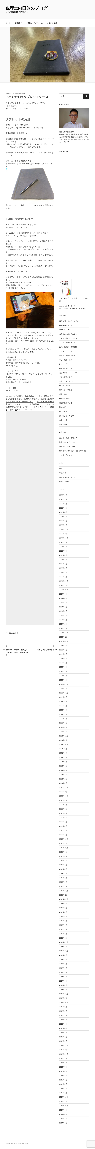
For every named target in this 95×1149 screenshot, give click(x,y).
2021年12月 (63, 736)
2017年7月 (63, 964)
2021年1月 (63, 783)
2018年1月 (63, 938)
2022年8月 (63, 701)
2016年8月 (63, 1011)
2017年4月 (63, 977)
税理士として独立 (65, 390)
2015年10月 (63, 1054)
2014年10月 (63, 1106)
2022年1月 (63, 731)
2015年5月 (63, 1075)
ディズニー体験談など (67, 355)
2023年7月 (63, 654)
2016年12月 (63, 994)
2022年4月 (63, 719)
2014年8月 (63, 1114)
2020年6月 (63, 813)
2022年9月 (63, 697)
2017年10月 (63, 951)
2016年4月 (63, 1028)
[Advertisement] (30, 518)
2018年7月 (63, 912)
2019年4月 (63, 873)
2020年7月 (63, 809)
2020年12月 (63, 787)
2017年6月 (63, 968)
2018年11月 (63, 895)
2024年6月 (63, 607)
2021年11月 (63, 740)
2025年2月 (63, 572)
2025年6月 (63, 555)
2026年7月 (63, 499)
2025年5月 (63, 560)
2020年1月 (63, 835)
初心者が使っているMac (68, 373)
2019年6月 (63, 865)
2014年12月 (63, 1097)
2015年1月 (63, 1093)
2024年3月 (63, 620)
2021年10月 (63, 744)
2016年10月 (63, 1002)
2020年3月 (63, 826)
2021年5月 (63, 766)
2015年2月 (63, 1088)
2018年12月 (63, 891)
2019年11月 (63, 843)
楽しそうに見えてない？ (68, 438)
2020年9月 (63, 800)
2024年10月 (63, 590)
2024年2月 (63, 624)
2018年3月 (63, 929)
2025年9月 (63, 542)
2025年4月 (63, 564)
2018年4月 (63, 925)
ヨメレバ (71, 306)
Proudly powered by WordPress (16, 1144)
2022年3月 (63, 723)
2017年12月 (63, 942)
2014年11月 (63, 1101)
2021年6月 (63, 762)
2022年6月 (63, 710)
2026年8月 (63, 495)
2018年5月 (63, 921)
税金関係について (65, 403)
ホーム (8, 23)
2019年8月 (63, 856)
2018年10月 (63, 899)
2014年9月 (63, 1110)
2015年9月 (63, 1058)
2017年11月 (63, 947)
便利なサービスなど (66, 368)
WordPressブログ (65, 325)
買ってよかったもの (66, 416)
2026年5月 (63, 508)
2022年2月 (63, 727)
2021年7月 (63, 757)
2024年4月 (63, 615)
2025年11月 (63, 534)
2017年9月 (63, 955)
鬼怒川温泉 (63, 424)
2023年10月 (63, 641)
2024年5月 (63, 611)
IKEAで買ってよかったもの (69, 321)
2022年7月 (63, 706)
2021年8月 (63, 753)
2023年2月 (63, 676)
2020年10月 (63, 796)
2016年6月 (63, 1020)
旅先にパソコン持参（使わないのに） (73, 451)
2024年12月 (63, 581)
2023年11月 (63, 637)
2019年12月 (63, 839)
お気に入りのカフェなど (68, 334)
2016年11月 (63, 998)
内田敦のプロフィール (35, 23)
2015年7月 (63, 1067)
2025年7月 (63, 551)
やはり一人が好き (65, 455)
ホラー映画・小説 (65, 360)
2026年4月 (63, 512)
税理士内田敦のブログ (27, 8)
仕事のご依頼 (52, 23)
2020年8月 (63, 805)
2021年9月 (63, 749)
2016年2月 (63, 1037)
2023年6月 (63, 658)
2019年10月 (63, 848)
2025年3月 (63, 568)
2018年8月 (63, 908)
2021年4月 (63, 770)
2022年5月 (63, 714)
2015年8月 (63, 1063)
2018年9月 (63, 904)
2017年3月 (63, 981)
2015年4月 (63, 1080)
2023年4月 (63, 667)
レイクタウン (64, 364)
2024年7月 (63, 602)
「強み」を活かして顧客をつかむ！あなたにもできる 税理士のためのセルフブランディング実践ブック (30, 399)
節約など (62, 407)
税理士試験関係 (65, 398)
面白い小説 (63, 420)
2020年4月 (63, 822)
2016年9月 (63, 1007)
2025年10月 (63, 538)
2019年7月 (63, 860)
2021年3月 (63, 774)
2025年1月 (63, 577)
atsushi (22, 93)
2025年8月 (63, 547)
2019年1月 (63, 886)
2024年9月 (63, 594)
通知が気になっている (67, 446)
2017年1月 (63, 990)
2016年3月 (63, 1033)
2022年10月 (63, 693)
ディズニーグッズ (65, 351)
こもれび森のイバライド (68, 338)
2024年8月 (63, 598)
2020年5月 (63, 817)
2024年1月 (63, 628)
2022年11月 (63, 688)
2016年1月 (63, 1041)
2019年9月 (63, 852)
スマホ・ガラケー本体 (67, 343)
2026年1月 (63, 525)
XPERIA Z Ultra (64, 330)
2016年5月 (63, 1024)
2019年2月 (63, 882)
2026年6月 (63, 504)
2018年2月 (63, 934)
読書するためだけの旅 (67, 442)
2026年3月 (63, 517)
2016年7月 (63, 1015)
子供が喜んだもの (65, 377)
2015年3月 (63, 1084)
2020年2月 (63, 830)
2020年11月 (63, 792)
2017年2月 (63, 985)
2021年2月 (63, 779)
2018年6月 (63, 916)
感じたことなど (13, 633)
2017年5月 (63, 972)
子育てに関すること (66, 381)
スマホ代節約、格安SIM (68, 347)
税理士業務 (63, 394)
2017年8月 (63, 959)
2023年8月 (63, 650)
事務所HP (18, 23)
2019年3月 (63, 878)
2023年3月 (63, 671)
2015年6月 (63, 1071)
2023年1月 (63, 680)
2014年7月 (63, 1118)
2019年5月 (63, 869)
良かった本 (63, 411)
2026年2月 (63, 521)
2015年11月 (63, 1050)
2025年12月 (63, 529)
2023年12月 (63, 633)
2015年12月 (63, 1045)
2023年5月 (63, 663)
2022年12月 (63, 684)
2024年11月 (63, 585)
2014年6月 (63, 1123)
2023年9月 (63, 645)
